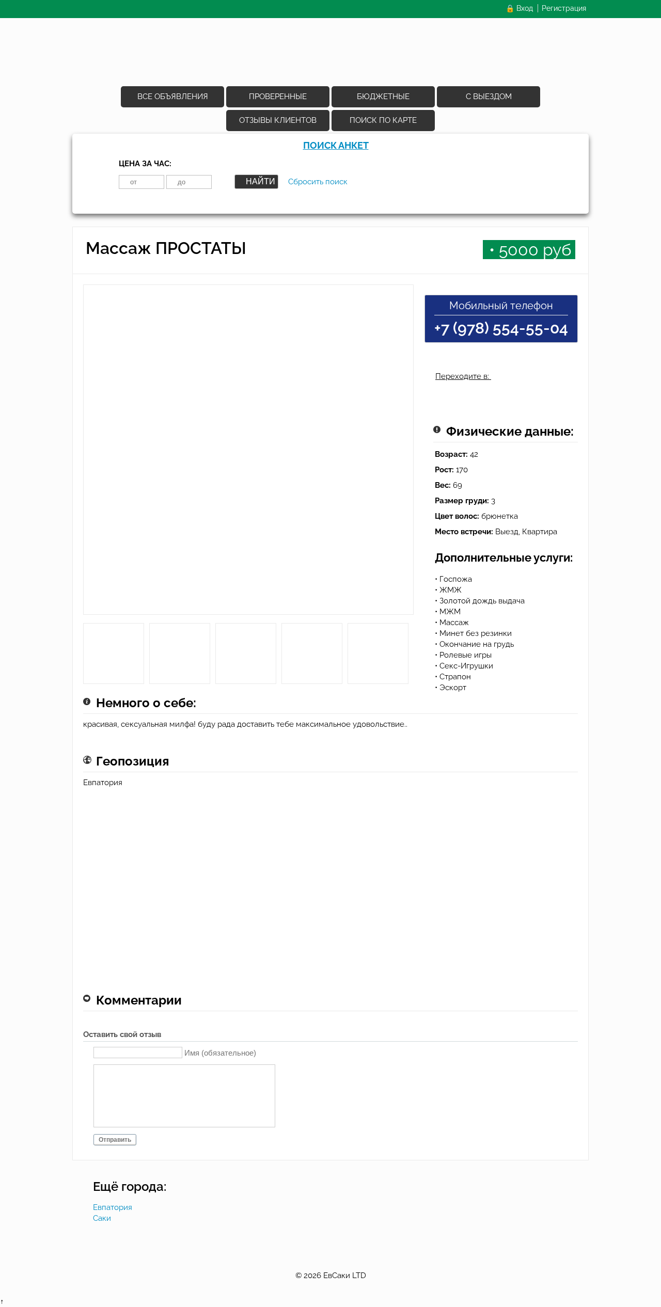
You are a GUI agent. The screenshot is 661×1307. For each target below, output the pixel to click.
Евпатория (112, 1207)
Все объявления (172, 96)
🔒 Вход (519, 8)
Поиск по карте (383, 120)
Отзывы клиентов (278, 120)
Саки (102, 1218)
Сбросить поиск (318, 181)
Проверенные (278, 96)
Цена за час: (145, 163)
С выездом (489, 96)
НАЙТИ (260, 181)
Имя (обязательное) (220, 1052)
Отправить (115, 1139)
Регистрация (564, 8)
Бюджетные (383, 96)
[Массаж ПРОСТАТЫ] (248, 453)
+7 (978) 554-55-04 (501, 328)
